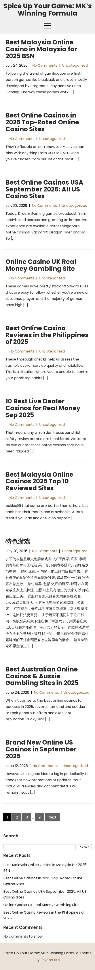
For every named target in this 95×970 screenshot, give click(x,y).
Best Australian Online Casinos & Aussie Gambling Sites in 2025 (42, 676)
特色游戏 (18, 541)
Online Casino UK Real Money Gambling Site (41, 265)
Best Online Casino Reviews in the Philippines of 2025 (47, 335)
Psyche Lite (50, 959)
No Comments (44, 65)
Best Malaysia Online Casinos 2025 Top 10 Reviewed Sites (39, 481)
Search (10, 836)
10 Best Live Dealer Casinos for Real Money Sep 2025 (43, 408)
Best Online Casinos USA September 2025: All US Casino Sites (44, 189)
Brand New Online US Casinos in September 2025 (41, 749)
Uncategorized (75, 65)
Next (53, 817)
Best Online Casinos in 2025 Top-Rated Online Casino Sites (42, 122)
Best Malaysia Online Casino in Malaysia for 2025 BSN (41, 49)
